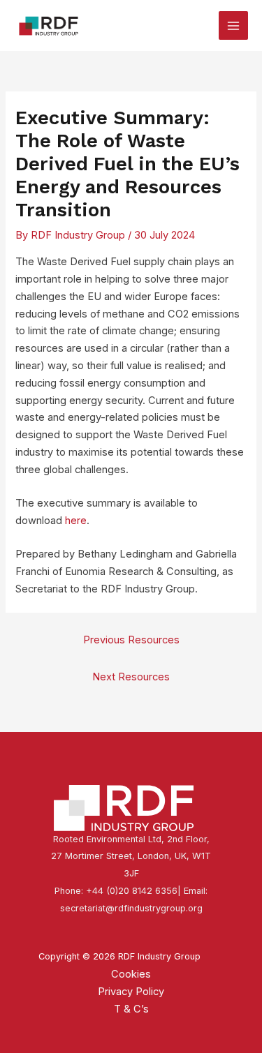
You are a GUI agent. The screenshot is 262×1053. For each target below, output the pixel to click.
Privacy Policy (131, 991)
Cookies (131, 974)
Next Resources (131, 677)
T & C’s (131, 1009)
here (76, 520)
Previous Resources (131, 640)
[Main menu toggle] (233, 25)
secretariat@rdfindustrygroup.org (131, 908)
